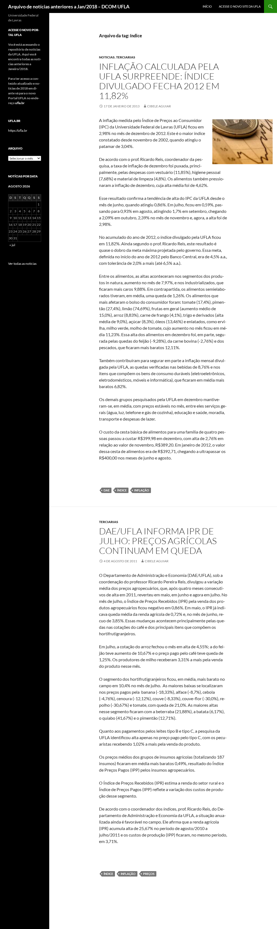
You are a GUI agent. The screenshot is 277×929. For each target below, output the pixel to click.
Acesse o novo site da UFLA (239, 6)
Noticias (107, 57)
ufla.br (20, 103)
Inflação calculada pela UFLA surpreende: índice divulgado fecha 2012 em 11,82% (159, 81)
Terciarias (125, 57)
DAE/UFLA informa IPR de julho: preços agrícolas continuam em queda (158, 540)
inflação (141, 490)
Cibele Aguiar (159, 106)
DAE (107, 490)
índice (122, 490)
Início (207, 6)
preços (148, 873)
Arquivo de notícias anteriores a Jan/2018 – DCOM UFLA (69, 6)
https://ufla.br (17, 130)
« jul (12, 245)
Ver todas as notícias (22, 264)
